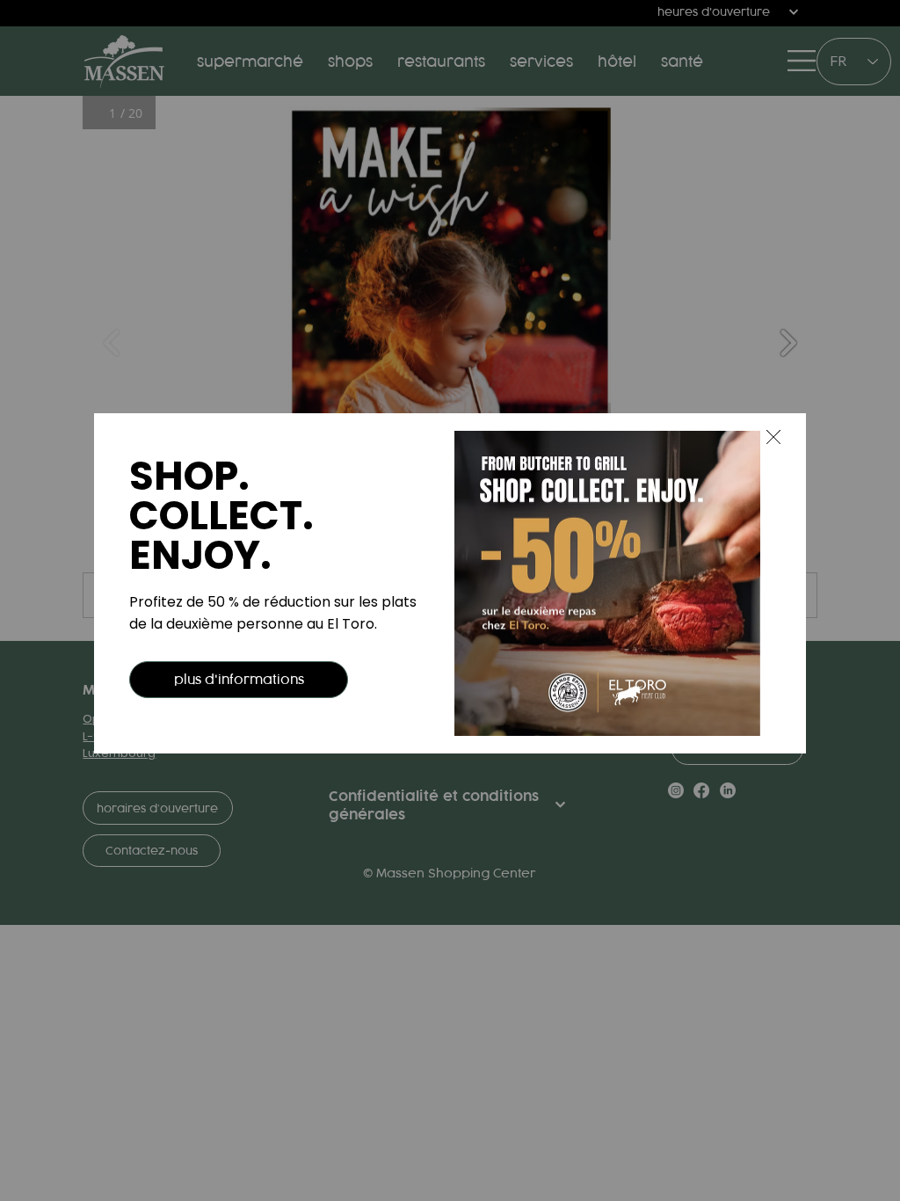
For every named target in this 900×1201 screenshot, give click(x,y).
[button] (773, 438)
